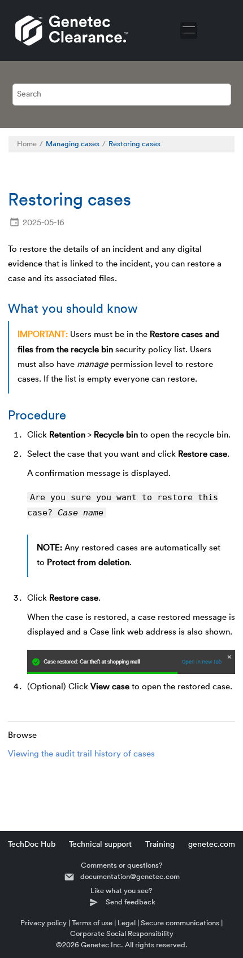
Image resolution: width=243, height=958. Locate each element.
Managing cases (72, 144)
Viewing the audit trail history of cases (81, 754)
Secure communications (180, 922)
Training (160, 844)
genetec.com (211, 844)
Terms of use (92, 922)
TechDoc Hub (31, 844)
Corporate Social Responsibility (121, 933)
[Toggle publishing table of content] (220, 144)
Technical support (100, 844)
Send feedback (130, 901)
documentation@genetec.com (130, 876)
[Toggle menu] (188, 30)
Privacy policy (43, 922)
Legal (127, 922)
